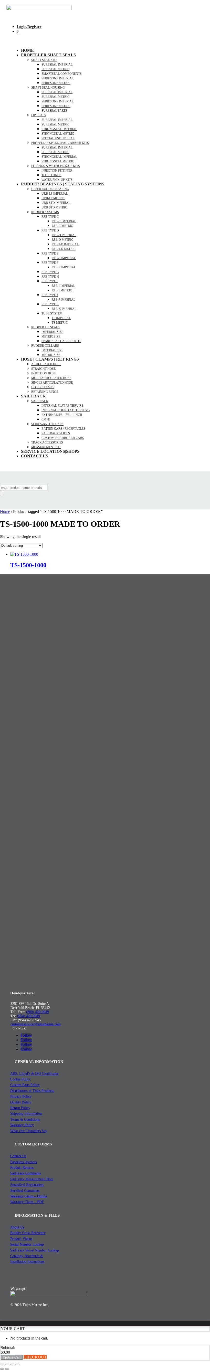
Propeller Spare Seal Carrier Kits (60, 143)
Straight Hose (43, 369)
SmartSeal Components (61, 74)
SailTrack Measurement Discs (31, 1179)
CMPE (45, 419)
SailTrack (33, 396)
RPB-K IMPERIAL (64, 309)
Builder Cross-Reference (28, 1233)
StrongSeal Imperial (59, 129)
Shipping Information (26, 1113)
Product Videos (21, 1239)
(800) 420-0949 (37, 1012)
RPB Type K (50, 304)
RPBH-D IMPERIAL (65, 244)
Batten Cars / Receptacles (63, 428)
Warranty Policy (22, 1125)
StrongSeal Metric (57, 133)
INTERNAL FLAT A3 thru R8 (62, 405)
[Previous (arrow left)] (2, 1369)
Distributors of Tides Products (32, 1091)
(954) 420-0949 (28, 1016)
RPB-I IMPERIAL (63, 286)
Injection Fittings (56, 170)
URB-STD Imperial (55, 203)
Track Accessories (47, 442)
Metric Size (50, 336)
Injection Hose (43, 373)
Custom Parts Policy (25, 1085)
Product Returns (22, 1167)
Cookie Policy (20, 1079)
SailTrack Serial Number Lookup (34, 1250)
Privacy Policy (21, 1096)
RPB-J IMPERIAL (63, 299)
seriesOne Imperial (57, 78)
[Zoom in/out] (2, 1364)
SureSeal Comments (24, 1191)
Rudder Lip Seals (45, 327)
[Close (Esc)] (17, 1364)
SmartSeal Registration (27, 1185)
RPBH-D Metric (64, 249)
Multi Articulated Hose (51, 378)
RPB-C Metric (62, 226)
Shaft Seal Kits (44, 60)
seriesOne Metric (55, 83)
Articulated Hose (46, 364)
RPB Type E (49, 253)
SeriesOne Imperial (57, 101)
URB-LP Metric (53, 198)
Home (27, 50)
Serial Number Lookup (27, 1244)
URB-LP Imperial (54, 193)
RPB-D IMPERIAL (64, 235)
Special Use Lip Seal (58, 138)
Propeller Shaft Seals (48, 55)
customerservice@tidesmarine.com (35, 1024)
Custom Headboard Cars (62, 438)
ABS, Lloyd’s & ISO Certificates (34, 1074)
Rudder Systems (45, 212)
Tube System (51, 313)
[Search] (2, 493)
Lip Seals (38, 115)
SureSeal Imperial (56, 64)
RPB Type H (50, 276)
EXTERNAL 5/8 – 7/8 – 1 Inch (61, 415)
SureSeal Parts (54, 110)
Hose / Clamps (42, 387)
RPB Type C (50, 216)
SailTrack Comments (25, 1173)
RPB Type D (50, 230)
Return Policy (20, 1108)
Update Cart (11, 1357)
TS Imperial (61, 318)
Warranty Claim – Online (28, 1196)
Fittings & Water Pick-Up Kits (55, 166)
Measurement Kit (46, 447)
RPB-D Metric (62, 239)
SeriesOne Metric (55, 106)
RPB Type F (49, 263)
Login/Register (29, 27)
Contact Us (34, 456)
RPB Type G (50, 272)
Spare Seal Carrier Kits (61, 341)
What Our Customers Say (28, 1131)
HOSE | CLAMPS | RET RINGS (50, 359)
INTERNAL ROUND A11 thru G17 (65, 410)
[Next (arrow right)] (7, 1369)
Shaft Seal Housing (48, 87)
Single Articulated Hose (52, 382)
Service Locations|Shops (50, 451)
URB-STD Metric (54, 207)
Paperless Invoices (23, 1162)
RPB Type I (49, 281)
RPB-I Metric (62, 290)
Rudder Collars (45, 345)
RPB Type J (49, 295)
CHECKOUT (35, 1357)
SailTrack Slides (55, 433)
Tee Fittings (51, 175)
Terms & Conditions (25, 1119)
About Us (17, 1227)
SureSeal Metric (55, 69)
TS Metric (60, 322)
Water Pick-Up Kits (56, 180)
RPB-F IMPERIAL (64, 267)
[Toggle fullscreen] (7, 1364)
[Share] (12, 1364)
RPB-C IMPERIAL (64, 221)
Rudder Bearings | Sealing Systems (62, 184)
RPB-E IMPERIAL (64, 258)
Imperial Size (52, 332)
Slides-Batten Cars (47, 424)
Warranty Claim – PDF (27, 1202)
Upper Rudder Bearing (50, 189)
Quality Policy (20, 1102)
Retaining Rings (44, 392)
